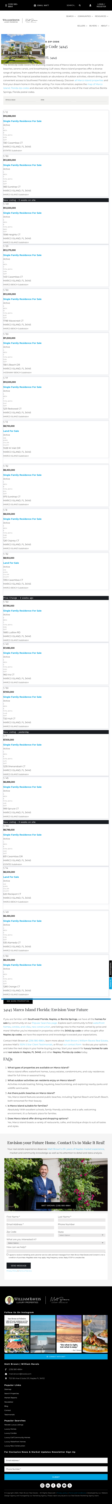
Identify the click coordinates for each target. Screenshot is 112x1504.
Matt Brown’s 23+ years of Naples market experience (76, 1149)
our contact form (72, 1044)
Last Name (64, 1216)
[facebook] (53, 1485)
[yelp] (69, 1485)
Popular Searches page (44, 1023)
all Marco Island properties (89, 80)
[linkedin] (48, 1485)
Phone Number (66, 1224)
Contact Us (110, 983)
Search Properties (110, 969)
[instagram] (42, 1485)
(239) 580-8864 (36, 1040)
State (61, 1232)
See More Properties (18, 1001)
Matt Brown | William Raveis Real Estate (86, 1040)
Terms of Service (25, 1271)
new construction (41, 1026)
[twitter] (59, 1485)
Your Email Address (15, 1456)
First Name (13, 1216)
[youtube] (64, 1485)
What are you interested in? (21, 1239)
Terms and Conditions (77, 1493)
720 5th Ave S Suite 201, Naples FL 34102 (27, 1378)
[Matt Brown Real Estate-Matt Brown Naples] (20, 19)
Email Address (15, 1224)
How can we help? (16, 1247)
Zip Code (11, 1232)
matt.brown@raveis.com (20, 1374)
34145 (42, 100)
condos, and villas (21, 1026)
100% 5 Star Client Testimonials (36, 1044)
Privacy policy (62, 1493)
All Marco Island (10, 100)
